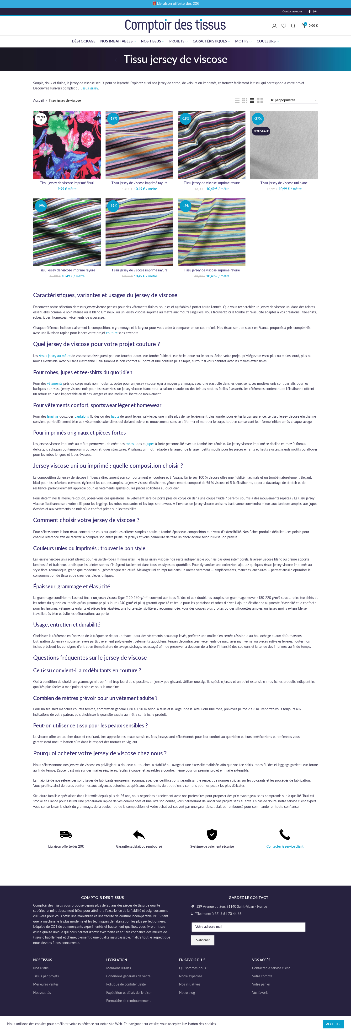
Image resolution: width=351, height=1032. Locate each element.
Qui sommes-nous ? (193, 968)
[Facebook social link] (309, 11)
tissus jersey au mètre (54, 356)
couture (111, 333)
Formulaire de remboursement (128, 1001)
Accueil (39, 100)
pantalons (81, 416)
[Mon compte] (274, 26)
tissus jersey (89, 88)
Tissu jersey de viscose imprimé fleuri (67, 183)
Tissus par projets (46, 976)
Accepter (333, 1024)
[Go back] (118, 60)
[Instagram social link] (315, 11)
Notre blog (187, 993)
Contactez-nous (292, 11)
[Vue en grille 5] (260, 100)
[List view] (237, 101)
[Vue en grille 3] (244, 100)
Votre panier (261, 984)
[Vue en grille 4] (252, 100)
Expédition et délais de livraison (129, 993)
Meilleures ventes (45, 984)
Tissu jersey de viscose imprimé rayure (139, 183)
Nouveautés (42, 993)
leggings (52, 416)
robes (130, 444)
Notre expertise (190, 976)
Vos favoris (260, 993)
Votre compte (262, 976)
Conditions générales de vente (128, 976)
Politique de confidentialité (126, 984)
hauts (115, 416)
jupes (150, 444)
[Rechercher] (293, 26)
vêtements (54, 383)
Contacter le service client (284, 846)
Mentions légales (118, 968)
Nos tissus (40, 968)
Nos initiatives (189, 984)
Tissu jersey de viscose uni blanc (284, 183)
